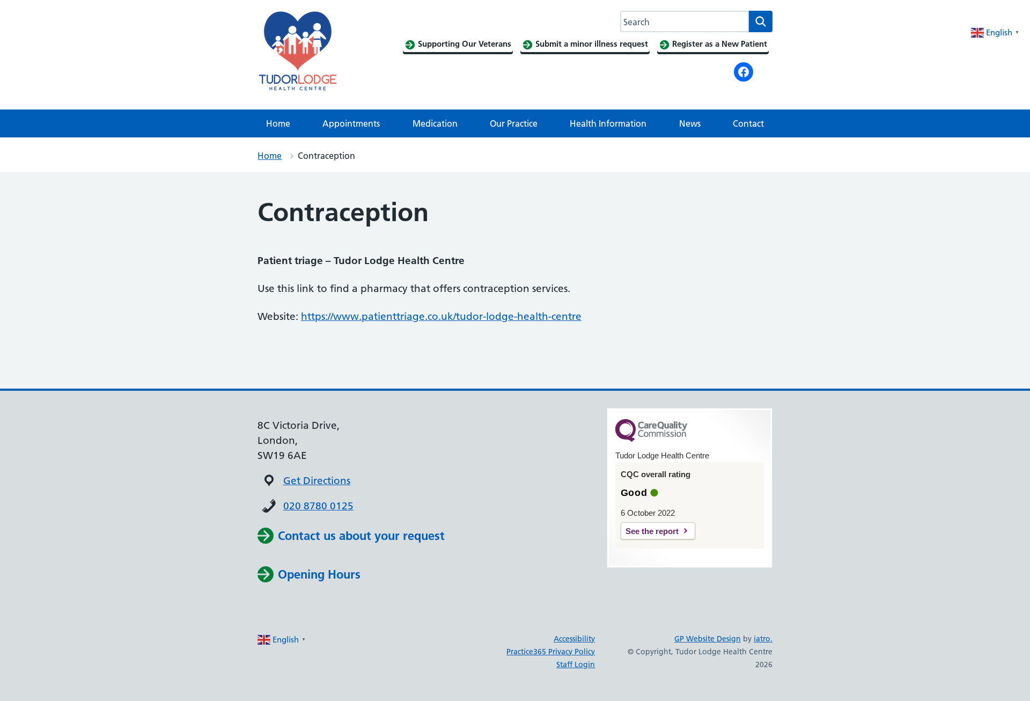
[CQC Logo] (651, 439)
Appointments (351, 123)
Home (278, 123)
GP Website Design (707, 639)
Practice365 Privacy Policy (550, 651)
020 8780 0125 (318, 506)
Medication (435, 123)
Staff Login (575, 664)
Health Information (608, 123)
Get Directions (316, 480)
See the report (652, 531)
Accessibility (574, 639)
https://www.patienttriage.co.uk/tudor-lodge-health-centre (441, 316)
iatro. (763, 639)
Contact (748, 123)
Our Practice (514, 123)
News (690, 123)
